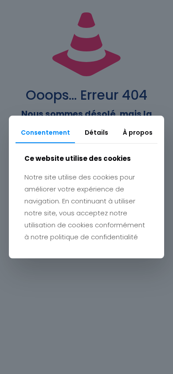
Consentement (45, 132)
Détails (96, 132)
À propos (138, 132)
